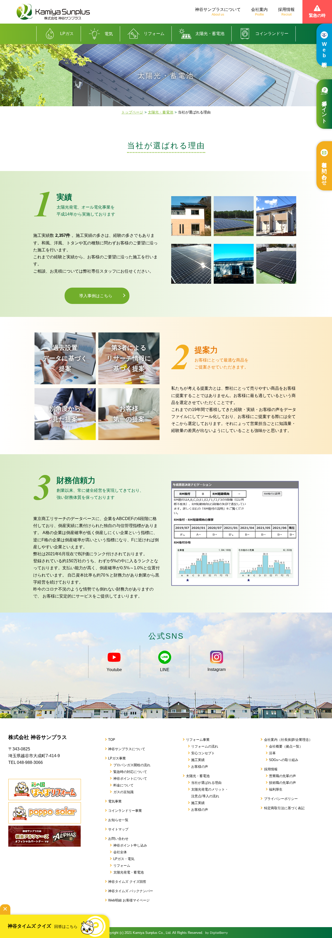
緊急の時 (317, 15)
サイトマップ (118, 829)
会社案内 (259, 11)
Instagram (217, 669)
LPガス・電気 (123, 859)
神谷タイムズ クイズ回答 (127, 882)
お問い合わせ (118, 839)
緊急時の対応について (130, 772)
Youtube (114, 669)
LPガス (67, 33)
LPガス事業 (117, 758)
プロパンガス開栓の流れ (131, 765)
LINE (164, 669)
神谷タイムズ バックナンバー (130, 891)
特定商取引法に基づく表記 (284, 808)
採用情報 (286, 11)
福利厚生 (275, 789)
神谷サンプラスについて (218, 11)
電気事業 (115, 801)
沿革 (272, 753)
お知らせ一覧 (118, 820)
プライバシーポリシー (281, 799)
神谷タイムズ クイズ (43, 926)
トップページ (132, 112)
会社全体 (120, 852)
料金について (123, 785)
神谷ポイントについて (130, 778)
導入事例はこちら (95, 296)
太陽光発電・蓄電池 (128, 872)
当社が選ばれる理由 (206, 783)
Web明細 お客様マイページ (129, 900)
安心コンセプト (203, 753)
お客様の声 (199, 767)
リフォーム (154, 33)
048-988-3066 (30, 762)
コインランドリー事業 (125, 811)
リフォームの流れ (204, 746)
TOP (111, 740)
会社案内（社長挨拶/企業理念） (288, 740)
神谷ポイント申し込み (130, 845)
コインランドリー (271, 33)
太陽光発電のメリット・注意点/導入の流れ (209, 792)
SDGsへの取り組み (283, 760)
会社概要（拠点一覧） (286, 746)
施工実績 (198, 760)
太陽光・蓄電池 (209, 33)
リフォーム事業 (198, 740)
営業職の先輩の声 (282, 776)
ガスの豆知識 (123, 792)
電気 (109, 34)
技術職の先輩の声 (282, 783)
